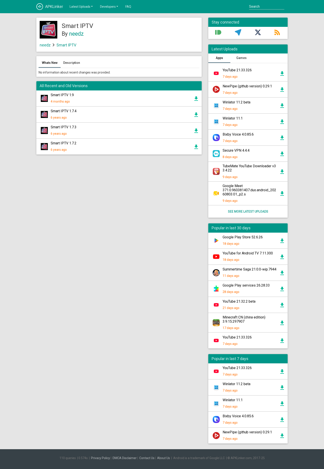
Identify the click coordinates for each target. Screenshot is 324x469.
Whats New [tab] (50, 62)
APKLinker (54, 6)
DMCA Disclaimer (125, 458)
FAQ (128, 6)
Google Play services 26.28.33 (246, 285)
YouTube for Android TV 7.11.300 (248, 253)
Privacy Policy (100, 458)
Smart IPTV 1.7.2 (63, 143)
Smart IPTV (66, 45)
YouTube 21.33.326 (237, 70)
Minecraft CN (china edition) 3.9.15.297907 (244, 319)
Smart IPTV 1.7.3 (63, 127)
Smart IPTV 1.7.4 (63, 111)
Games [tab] (241, 58)
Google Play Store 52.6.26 (243, 237)
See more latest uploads (248, 211)
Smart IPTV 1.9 (62, 95)
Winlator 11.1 (233, 118)
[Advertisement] (119, 210)
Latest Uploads (80, 6)
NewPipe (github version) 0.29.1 (247, 86)
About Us (163, 458)
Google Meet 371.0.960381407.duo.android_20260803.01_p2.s (249, 190)
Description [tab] (71, 62)
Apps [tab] (219, 58)
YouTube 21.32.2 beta (239, 301)
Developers (108, 6)
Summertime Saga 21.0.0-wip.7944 (249, 269)
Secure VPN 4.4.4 (236, 150)
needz (76, 34)
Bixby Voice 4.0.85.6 (238, 134)
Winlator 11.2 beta (236, 102)
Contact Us (147, 458)
